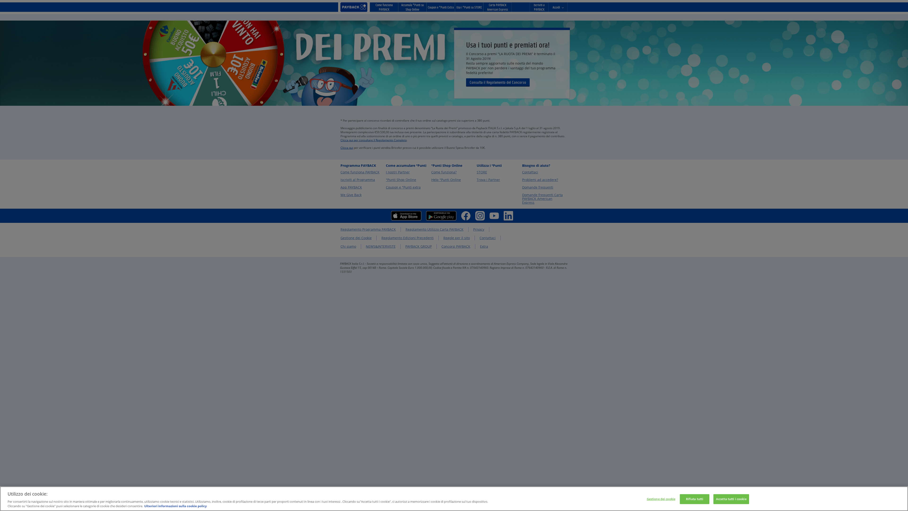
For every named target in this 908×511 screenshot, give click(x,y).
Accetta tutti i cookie (731, 499)
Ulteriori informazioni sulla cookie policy (175, 506)
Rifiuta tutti (694, 499)
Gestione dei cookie (661, 499)
